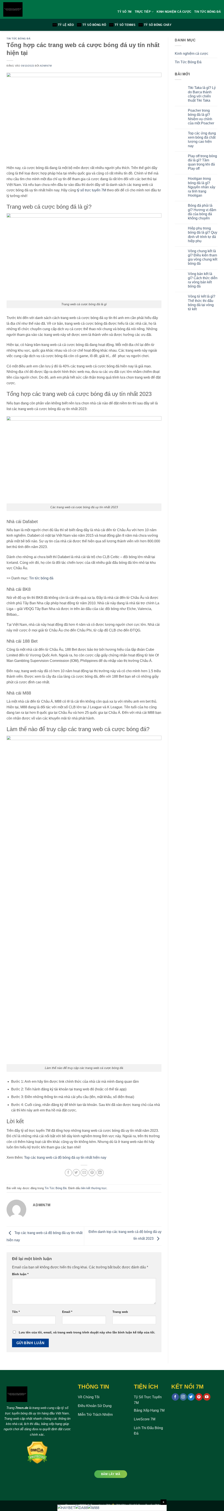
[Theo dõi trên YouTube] (206, 1397)
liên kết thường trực (94, 1188)
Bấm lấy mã (110, 1474)
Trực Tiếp (143, 11)
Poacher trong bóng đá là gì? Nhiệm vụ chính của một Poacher (201, 117)
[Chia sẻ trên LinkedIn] (100, 1172)
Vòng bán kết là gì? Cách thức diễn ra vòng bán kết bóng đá (202, 280)
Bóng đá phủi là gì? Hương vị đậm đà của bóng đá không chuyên (202, 212)
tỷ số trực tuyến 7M (91, 190)
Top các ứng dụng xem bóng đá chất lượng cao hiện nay (202, 139)
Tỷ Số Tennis (125, 24)
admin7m (46, 65)
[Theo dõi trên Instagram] (183, 1397)
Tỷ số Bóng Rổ (94, 24)
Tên (16, 1312)
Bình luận (20, 1274)
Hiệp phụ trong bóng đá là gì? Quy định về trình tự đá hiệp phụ (202, 234)
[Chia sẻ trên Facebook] (68, 1172)
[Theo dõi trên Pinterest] (199, 1397)
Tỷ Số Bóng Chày (158, 24)
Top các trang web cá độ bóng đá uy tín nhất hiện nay (65, 1157)
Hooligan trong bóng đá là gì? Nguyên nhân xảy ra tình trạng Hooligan (201, 187)
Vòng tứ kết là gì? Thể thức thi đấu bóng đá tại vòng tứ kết (201, 302)
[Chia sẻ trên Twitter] (76, 1172)
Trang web (120, 1312)
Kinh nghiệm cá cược (191, 53)
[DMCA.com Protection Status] (37, 1452)
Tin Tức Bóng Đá (207, 11)
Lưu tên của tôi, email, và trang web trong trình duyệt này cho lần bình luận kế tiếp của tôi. (87, 1332)
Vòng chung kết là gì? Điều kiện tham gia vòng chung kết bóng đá (202, 257)
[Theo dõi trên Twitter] (191, 1397)
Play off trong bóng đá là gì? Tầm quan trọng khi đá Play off (202, 162)
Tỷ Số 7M (124, 11)
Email (67, 1312)
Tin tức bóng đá (41, 578)
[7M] (28, 9)
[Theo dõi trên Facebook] (175, 1397)
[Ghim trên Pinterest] (92, 1172)
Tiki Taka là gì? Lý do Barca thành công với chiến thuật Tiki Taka (202, 94)
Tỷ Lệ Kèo (66, 24)
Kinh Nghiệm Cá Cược (174, 11)
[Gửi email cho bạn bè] (84, 1172)
